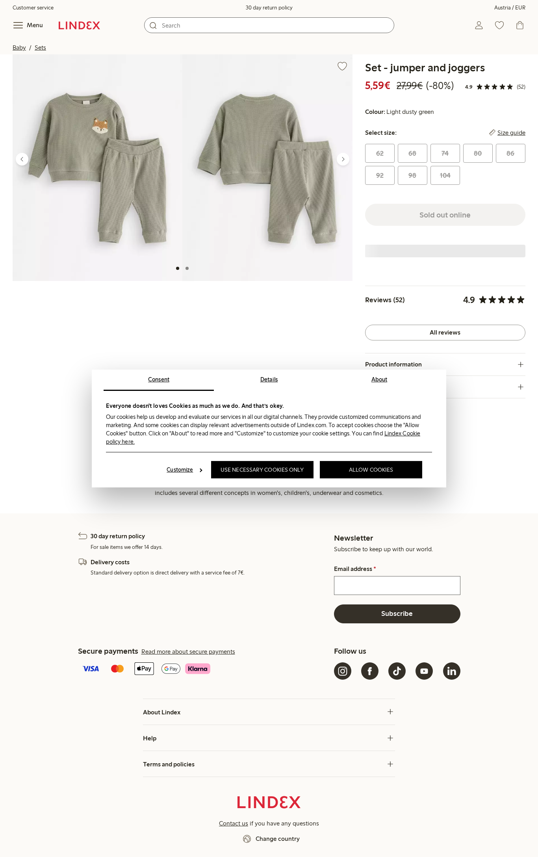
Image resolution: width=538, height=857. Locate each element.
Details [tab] (269, 379)
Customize (180, 469)
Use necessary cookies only (262, 469)
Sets (40, 47)
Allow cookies (371, 469)
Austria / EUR (509, 7)
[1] (177, 268)
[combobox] (269, 25)
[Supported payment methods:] (204, 669)
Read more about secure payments (188, 651)
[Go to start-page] (79, 25)
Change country (278, 838)
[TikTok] (397, 671)
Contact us (233, 823)
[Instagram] (342, 671)
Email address (355, 569)
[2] (187, 268)
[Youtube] (424, 671)
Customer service (33, 7)
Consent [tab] (158, 379)
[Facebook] (369, 671)
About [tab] (379, 379)
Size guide (511, 132)
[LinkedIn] (451, 671)
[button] (97, 167)
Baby (19, 47)
